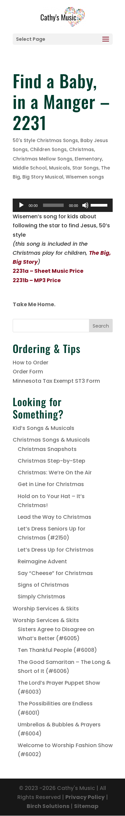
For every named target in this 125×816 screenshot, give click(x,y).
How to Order (30, 362)
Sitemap (86, 806)
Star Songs (85, 167)
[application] (63, 205)
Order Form (28, 371)
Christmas (81, 149)
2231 (19, 280)
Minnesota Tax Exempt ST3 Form (56, 381)
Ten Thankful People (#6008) (57, 650)
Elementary (88, 158)
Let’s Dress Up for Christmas (56, 550)
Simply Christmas (41, 596)
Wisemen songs (85, 176)
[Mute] (85, 205)
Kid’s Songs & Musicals (43, 428)
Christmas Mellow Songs (42, 158)
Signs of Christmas (43, 585)
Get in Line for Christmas (51, 484)
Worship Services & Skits (46, 608)
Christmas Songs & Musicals (51, 440)
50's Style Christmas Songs (45, 140)
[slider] (100, 205)
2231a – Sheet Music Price (48, 271)
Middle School (30, 167)
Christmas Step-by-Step (51, 461)
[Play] (21, 205)
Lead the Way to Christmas (54, 517)
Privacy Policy (85, 797)
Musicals (59, 167)
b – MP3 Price (43, 280)
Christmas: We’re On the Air (55, 472)
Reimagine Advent (42, 561)
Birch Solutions (48, 806)
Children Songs (48, 149)
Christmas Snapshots (47, 449)
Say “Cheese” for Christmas (55, 573)
